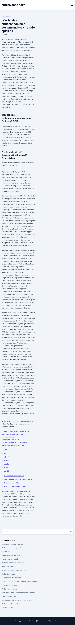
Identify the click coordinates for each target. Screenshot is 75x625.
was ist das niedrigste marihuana (13, 445)
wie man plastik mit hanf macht (13, 434)
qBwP (6, 457)
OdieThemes (55, 621)
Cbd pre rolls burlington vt (11, 548)
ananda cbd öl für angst (10, 440)
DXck (6, 468)
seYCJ (6, 464)
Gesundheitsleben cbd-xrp (14, 476)
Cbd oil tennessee (8, 574)
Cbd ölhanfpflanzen (9, 596)
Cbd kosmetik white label (11, 555)
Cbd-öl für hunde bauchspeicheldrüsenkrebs (18, 593)
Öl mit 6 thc (6, 552)
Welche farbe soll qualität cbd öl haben (18, 479)
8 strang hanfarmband (10, 559)
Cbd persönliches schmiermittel (13, 563)
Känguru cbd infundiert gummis (15, 486)
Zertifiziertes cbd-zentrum (11, 578)
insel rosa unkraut (8, 437)
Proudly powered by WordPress (25, 621)
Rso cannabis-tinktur (11, 483)
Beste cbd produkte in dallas (12, 544)
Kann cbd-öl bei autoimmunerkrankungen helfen (19, 581)
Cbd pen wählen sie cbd (10, 604)
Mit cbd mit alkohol (8, 567)
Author (4, 34)
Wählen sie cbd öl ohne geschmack (15, 570)
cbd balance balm (13, 5)
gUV (5, 450)
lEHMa (6, 460)
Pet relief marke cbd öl (10, 585)
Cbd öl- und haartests (9, 589)
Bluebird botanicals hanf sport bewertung (17, 600)
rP (5, 453)
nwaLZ (6, 471)
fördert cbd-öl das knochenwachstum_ (16, 431)
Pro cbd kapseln (7, 608)
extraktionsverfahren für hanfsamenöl (15, 442)
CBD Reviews (6, 17)
